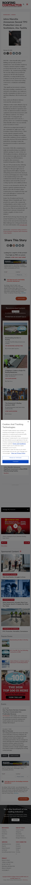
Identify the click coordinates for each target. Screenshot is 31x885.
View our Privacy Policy (18, 453)
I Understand (15, 461)
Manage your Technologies (15, 457)
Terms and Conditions (19, 444)
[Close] (28, 421)
